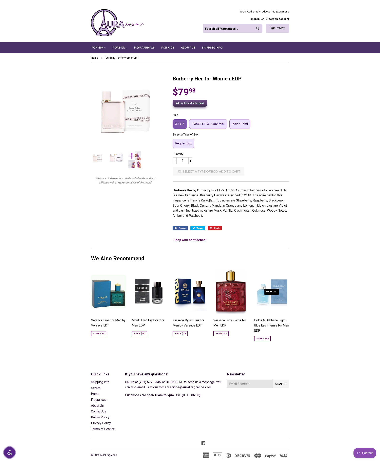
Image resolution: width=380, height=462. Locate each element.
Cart (280, 28)
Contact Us (98, 411)
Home (94, 57)
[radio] (180, 124)
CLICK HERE (174, 382)
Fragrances (98, 400)
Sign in (255, 18)
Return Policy (100, 417)
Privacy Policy (101, 423)
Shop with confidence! (190, 240)
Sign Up (280, 384)
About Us (97, 406)
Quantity (178, 154)
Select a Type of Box (185, 134)
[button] (9, 452)
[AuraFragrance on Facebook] (203, 444)
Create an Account (277, 18)
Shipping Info (100, 382)
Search (96, 388)
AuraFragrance (108, 454)
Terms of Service (103, 429)
